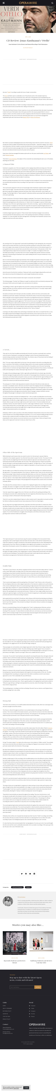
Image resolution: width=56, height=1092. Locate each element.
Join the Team (6, 1016)
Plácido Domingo (9, 155)
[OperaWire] (28, 3)
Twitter (32, 1008)
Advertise (5, 1013)
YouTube (33, 1013)
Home (4, 1005)
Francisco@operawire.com (8, 1029)
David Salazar (29, 48)
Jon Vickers (46, 153)
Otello (9, 92)
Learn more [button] (16, 1088)
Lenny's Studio (30, 1043)
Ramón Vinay (26, 117)
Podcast (33, 1016)
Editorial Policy (7, 1011)
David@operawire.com (8, 1033)
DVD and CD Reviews (17, 887)
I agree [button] (26, 1087)
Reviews (28, 887)
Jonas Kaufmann (13, 158)
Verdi (6, 95)
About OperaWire (7, 1008)
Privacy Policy (6, 1019)
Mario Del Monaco (35, 117)
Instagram (33, 1011)
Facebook (33, 1005)
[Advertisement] (28, 72)
